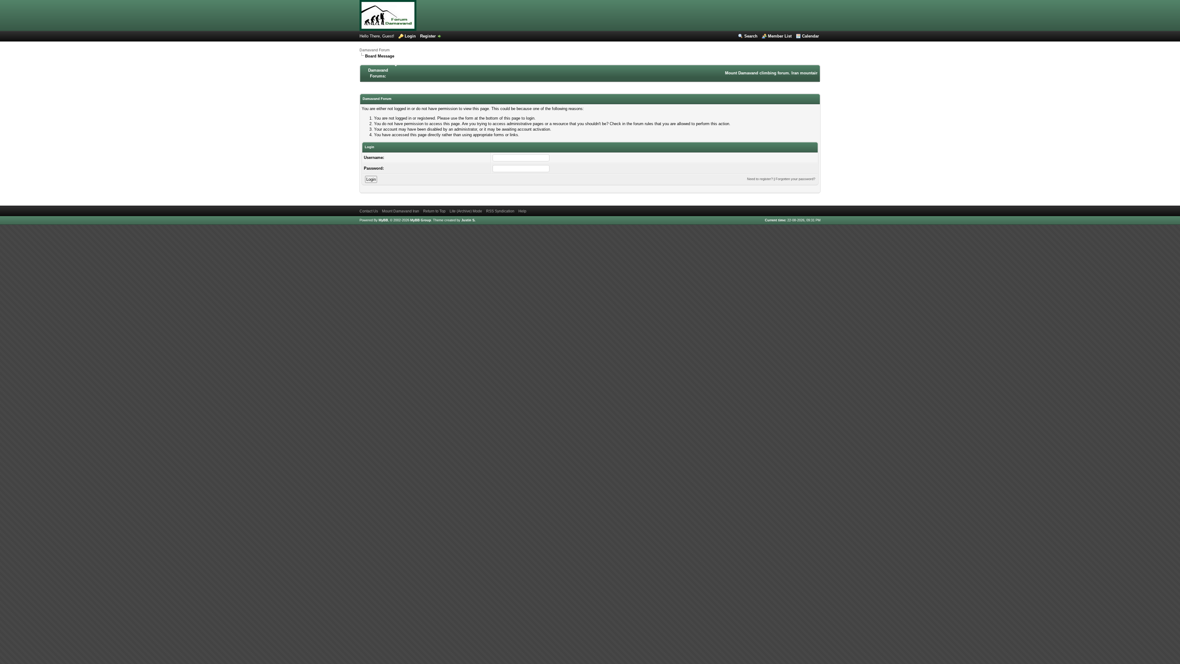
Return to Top (434, 211)
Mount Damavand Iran (400, 211)
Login (410, 36)
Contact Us (369, 211)
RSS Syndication (500, 211)
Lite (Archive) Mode (466, 211)
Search (750, 36)
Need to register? (760, 179)
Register (428, 36)
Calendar (810, 36)
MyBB (383, 220)
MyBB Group (420, 220)
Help (522, 211)
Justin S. (468, 220)
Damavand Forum (375, 50)
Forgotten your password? (795, 179)
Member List (780, 36)
